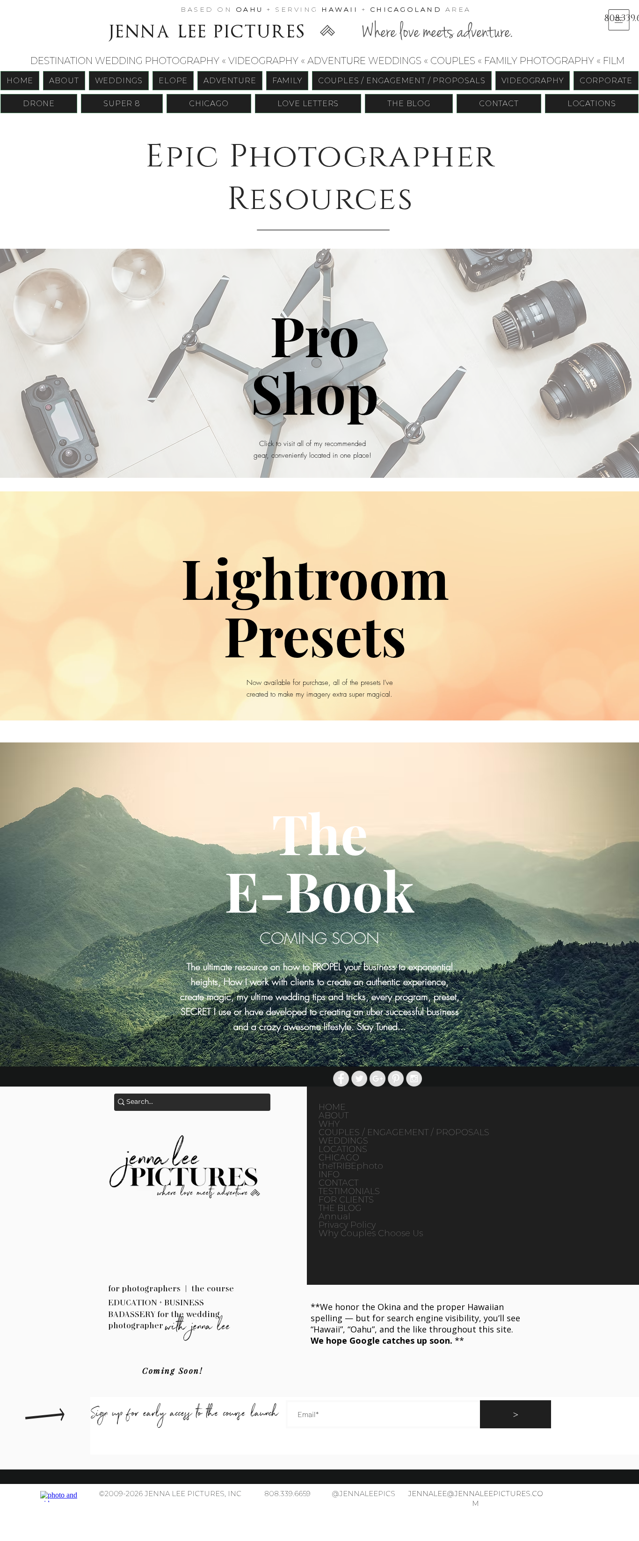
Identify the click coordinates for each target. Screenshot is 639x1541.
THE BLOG (340, 1208)
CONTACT (338, 1183)
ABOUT (334, 1115)
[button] (619, 19)
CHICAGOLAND (406, 9)
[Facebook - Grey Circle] (341, 1079)
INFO (329, 1174)
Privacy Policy (347, 1225)
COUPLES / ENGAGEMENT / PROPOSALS (370, 1132)
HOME (332, 1107)
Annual (334, 1216)
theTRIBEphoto (351, 1166)
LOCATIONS (343, 1149)
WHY (329, 1124)
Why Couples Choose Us (370, 1233)
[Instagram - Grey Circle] (414, 1079)
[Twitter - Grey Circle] (359, 1079)
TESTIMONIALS (349, 1191)
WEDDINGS (343, 1141)
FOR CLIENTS (346, 1199)
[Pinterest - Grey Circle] (396, 1079)
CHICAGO (339, 1157)
